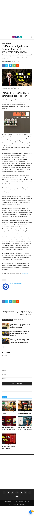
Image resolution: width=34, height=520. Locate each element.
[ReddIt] (17, 65)
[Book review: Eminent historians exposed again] (25, 406)
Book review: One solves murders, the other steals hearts (8, 429)
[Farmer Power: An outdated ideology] (9, 406)
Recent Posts (10, 280)
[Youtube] (17, 496)
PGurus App (25, 273)
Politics (7, 41)
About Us (21, 501)
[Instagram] (12, 492)
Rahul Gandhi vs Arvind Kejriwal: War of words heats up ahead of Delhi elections (24, 312)
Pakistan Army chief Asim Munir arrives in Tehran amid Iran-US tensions (19, 333)
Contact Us (26, 501)
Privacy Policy (8, 501)
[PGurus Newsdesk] (6, 286)
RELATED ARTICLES (7, 320)
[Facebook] (3, 65)
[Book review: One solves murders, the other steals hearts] (9, 421)
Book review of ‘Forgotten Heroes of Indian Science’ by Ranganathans (25, 429)
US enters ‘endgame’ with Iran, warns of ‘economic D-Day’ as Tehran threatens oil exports (19, 340)
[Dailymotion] (4, 492)
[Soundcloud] (21, 492)
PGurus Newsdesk (7, 61)
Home (3, 41)
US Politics (12, 41)
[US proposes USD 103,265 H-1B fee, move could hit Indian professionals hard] (5, 326)
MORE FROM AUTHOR (19, 320)
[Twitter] (6, 65)
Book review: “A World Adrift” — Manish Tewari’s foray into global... (8, 446)
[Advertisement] (17, 17)
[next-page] (5, 347)
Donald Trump (11, 102)
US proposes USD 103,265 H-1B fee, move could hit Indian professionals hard (20, 325)
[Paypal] (17, 492)
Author (3, 280)
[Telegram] (10, 65)
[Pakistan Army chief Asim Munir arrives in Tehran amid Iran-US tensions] (5, 333)
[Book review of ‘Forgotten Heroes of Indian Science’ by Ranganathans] (25, 421)
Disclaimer (15, 501)
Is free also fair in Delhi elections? (8, 312)
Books (3, 409)
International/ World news (4, 335)
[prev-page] (3, 347)
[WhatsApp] (14, 65)
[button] (2, 37)
